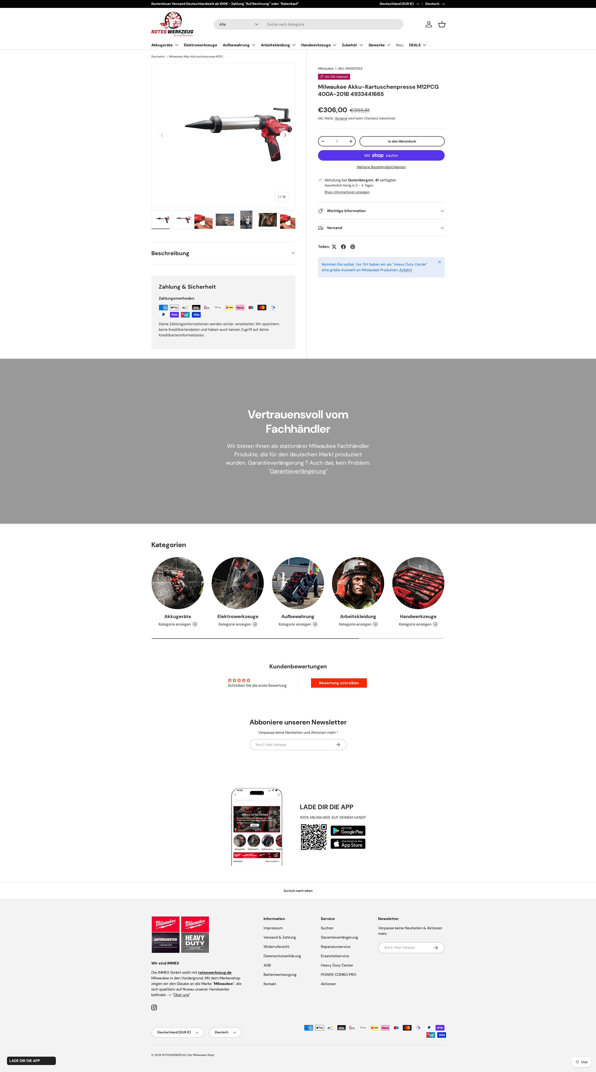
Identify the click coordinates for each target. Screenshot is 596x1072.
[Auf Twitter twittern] (334, 246)
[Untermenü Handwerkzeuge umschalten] (334, 45)
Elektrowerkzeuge (200, 45)
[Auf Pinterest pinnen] (352, 246)
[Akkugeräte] (178, 583)
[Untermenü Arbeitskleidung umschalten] (294, 45)
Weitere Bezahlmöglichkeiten (381, 167)
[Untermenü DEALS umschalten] (424, 45)
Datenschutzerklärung (282, 956)
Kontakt (270, 983)
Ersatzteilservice (335, 956)
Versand (341, 118)
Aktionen (328, 983)
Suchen (327, 928)
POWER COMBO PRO (338, 974)
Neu (399, 45)
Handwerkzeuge (316, 45)
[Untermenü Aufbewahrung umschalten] (253, 45)
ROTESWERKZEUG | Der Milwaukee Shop (188, 1055)
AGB (267, 965)
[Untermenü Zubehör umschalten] (361, 45)
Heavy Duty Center (337, 965)
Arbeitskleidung (275, 45)
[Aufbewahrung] (298, 583)
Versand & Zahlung (280, 937)
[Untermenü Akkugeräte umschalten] (176, 45)
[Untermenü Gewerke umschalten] (388, 45)
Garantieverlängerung (298, 471)
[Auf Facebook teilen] (343, 246)
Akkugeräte (162, 45)
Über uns (181, 994)
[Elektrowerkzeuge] (238, 583)
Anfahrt (405, 269)
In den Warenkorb (402, 141)
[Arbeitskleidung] (358, 583)
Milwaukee (326, 68)
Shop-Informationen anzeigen (347, 192)
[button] (442, 24)
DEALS (415, 45)
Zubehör (349, 45)
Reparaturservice (335, 946)
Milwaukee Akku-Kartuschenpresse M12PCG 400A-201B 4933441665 (197, 56)
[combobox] (308, 24)
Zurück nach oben (298, 891)
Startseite (158, 56)
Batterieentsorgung (280, 974)
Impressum (273, 928)
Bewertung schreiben (339, 682)
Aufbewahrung (236, 45)
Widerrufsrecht (276, 946)
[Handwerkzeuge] (418, 583)
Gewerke (377, 45)
